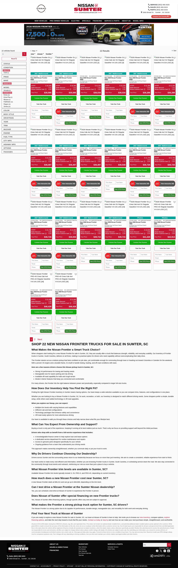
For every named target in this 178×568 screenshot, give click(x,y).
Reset (13, 58)
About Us (54, 544)
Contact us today (94, 520)
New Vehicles (83, 547)
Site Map (70, 566)
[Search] (24, 54)
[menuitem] (14, 70)
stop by (105, 520)
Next (40, 339)
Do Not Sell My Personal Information (90, 566)
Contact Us (145, 40)
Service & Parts (115, 544)
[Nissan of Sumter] (88, 8)
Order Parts (111, 549)
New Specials (83, 551)
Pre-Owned (82, 549)
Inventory (83, 544)
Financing (54, 550)
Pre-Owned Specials (85, 553)
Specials (81, 555)
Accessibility (46, 566)
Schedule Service (113, 547)
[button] (41, 21)
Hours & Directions (59, 547)
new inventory (145, 517)
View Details (145, 36)
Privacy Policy (59, 566)
